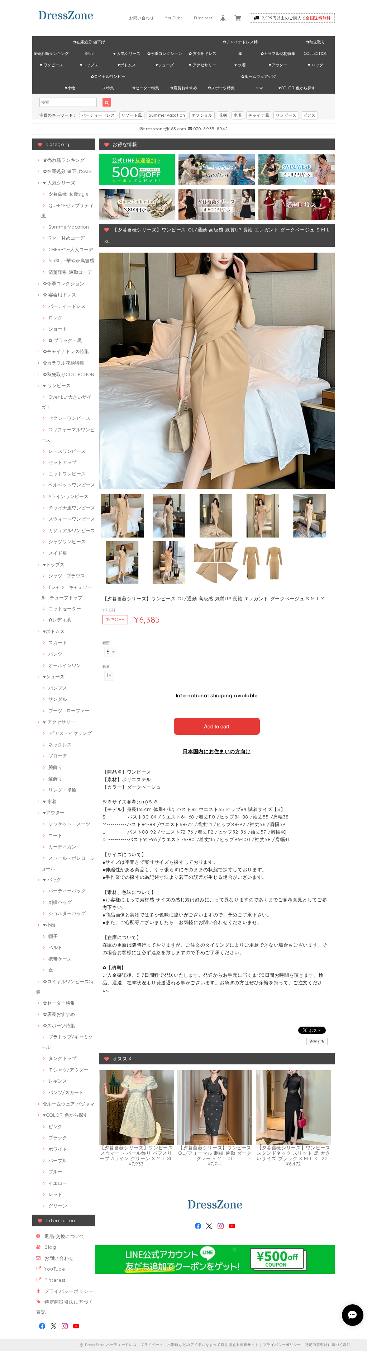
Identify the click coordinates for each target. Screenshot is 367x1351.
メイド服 (57, 553)
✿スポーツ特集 (221, 87)
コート (55, 835)
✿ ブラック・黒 (65, 340)
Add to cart (216, 726)
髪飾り (55, 779)
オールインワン (64, 665)
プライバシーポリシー (69, 1291)
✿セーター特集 (145, 87)
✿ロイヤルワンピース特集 (108, 78)
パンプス (57, 688)
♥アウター (278, 64)
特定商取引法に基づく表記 (328, 1344)
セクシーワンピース (69, 418)
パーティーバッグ (67, 890)
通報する (317, 1041)
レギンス (57, 1081)
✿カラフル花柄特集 (278, 53)
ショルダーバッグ (67, 913)
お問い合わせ (141, 17)
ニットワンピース (67, 474)
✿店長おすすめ (183, 87)
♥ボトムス (127, 64)
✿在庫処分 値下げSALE (89, 43)
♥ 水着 (240, 64)
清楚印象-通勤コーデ (70, 272)
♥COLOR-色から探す (296, 87)
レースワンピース (67, 451)
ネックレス (60, 744)
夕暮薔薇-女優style (68, 194)
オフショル (201, 115)
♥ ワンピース (51, 64)
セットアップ (62, 462)
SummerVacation (167, 115)
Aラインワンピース (68, 496)
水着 (238, 115)
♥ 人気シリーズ (126, 53)
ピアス (309, 115)
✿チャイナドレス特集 (240, 43)
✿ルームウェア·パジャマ (259, 78)
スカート (57, 642)
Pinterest (203, 17)
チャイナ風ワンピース (71, 508)
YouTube (174, 17)
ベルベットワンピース (71, 485)
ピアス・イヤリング (70, 733)
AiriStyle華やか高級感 (71, 260)
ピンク (55, 1126)
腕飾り (55, 767)
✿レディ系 (59, 620)
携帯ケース (60, 959)
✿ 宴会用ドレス (202, 53)
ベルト (55, 947)
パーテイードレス (67, 306)
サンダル (57, 699)
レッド (55, 1194)
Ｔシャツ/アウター (68, 1070)
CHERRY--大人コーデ (70, 249)
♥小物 (70, 87)
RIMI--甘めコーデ (66, 238)
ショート (57, 329)
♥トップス (89, 64)
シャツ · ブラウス (66, 575)
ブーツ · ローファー (69, 710)
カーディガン (62, 846)
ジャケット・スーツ (69, 824)
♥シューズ (165, 64)
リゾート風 (131, 115)
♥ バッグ (315, 64)
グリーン (57, 1206)
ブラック (57, 1137)
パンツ (55, 654)
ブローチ (57, 756)
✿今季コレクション (164, 53)
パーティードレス (98, 115)
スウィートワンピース (71, 519)
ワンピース (286, 115)
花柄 (223, 115)
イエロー (57, 1183)
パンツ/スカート (66, 1092)
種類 (106, 643)
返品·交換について (64, 1236)
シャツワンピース (67, 541)
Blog (50, 1247)
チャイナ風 (258, 115)
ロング (55, 317)
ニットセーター (64, 608)
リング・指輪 (62, 790)
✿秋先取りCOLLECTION (316, 43)
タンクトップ (62, 1058)
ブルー (55, 1171)
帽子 (53, 936)
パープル (57, 1160)
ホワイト (57, 1149)
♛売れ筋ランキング (51, 53)
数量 (106, 666)
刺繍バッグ (60, 902)
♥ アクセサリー (202, 64)
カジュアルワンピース (71, 530)
